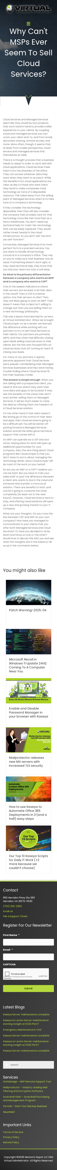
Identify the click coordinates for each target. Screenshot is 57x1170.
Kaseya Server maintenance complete (26, 1014)
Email (8, 950)
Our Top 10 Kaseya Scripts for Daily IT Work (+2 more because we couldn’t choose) (28, 862)
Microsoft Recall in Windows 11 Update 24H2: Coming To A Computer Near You (28, 665)
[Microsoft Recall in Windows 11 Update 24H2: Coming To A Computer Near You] (28, 641)
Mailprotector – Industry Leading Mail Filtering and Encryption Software (25, 1089)
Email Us (8, 911)
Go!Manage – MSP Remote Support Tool (27, 1081)
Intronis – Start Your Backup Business (25, 1106)
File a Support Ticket (15, 916)
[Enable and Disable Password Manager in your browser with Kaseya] (28, 690)
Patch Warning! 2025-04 (27, 610)
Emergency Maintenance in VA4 (22, 1029)
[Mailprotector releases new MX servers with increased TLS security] (28, 740)
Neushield (8, 1112)
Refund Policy (11, 1142)
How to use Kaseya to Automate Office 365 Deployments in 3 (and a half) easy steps (28, 813)
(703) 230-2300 (12, 906)
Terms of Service (13, 1132)
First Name (11, 935)
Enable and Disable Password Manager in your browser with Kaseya (28, 712)
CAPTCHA (9, 964)
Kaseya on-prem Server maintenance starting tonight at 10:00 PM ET (26, 1022)
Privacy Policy (11, 1137)
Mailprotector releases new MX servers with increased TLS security (26, 762)
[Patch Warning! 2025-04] (28, 592)
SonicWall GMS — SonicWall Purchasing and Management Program (26, 1098)
